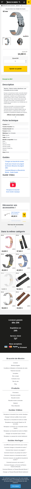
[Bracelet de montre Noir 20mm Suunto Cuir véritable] (23, 242)
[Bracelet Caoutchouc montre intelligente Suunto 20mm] (23, 299)
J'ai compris (15, 486)
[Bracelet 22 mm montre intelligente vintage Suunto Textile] (8, 261)
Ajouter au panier (15, 69)
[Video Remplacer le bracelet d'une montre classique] (13, 185)
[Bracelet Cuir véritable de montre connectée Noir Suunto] (23, 280)
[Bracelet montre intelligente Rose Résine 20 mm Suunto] (8, 242)
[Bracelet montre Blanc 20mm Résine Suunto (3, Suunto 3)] (8, 280)
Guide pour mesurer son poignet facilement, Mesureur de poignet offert (14, 166)
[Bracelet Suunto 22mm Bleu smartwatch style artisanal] (23, 261)
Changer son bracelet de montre (14, 161)
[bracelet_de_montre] (12, 2)
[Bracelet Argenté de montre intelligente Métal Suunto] (8, 299)
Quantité (15, 58)
